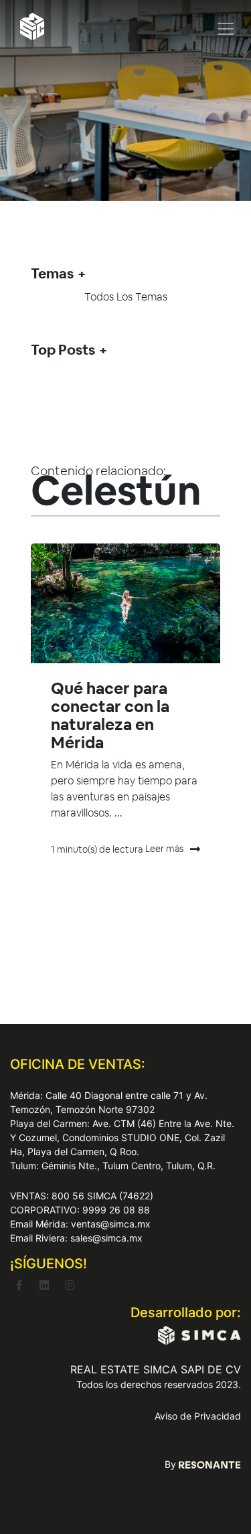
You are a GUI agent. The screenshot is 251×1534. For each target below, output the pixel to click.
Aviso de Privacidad (198, 1416)
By (172, 1464)
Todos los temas (125, 297)
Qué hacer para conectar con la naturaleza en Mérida (110, 715)
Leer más (164, 849)
